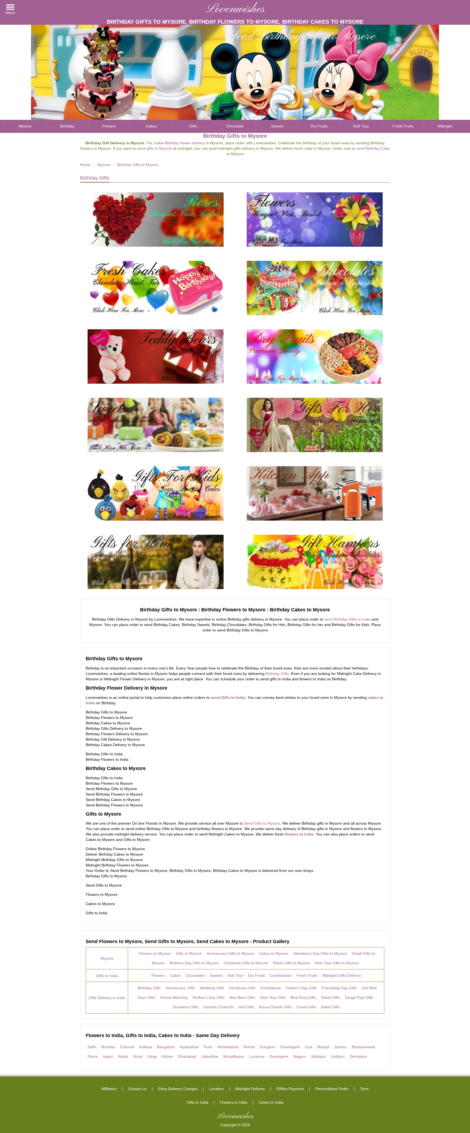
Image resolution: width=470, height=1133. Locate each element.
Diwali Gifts (330, 997)
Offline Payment (290, 1089)
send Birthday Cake (373, 148)
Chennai (127, 1047)
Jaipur (108, 1056)
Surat (137, 1056)
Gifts (193, 126)
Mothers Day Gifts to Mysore (194, 963)
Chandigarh (290, 1047)
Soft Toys (361, 126)
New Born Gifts (242, 997)
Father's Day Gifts (301, 988)
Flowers (109, 126)
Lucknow (256, 1056)
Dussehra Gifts (185, 1007)
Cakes (151, 126)
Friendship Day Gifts (339, 988)
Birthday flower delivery (185, 143)
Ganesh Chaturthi (218, 1007)
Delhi (92, 1047)
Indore (167, 1056)
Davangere (278, 1056)
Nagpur (299, 1056)
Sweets (277, 126)
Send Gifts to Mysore (262, 823)
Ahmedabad (227, 1047)
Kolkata (145, 1047)
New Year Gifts (273, 997)
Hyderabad (189, 1047)
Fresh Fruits (402, 126)
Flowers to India (233, 1102)
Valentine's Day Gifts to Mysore (320, 953)
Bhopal (323, 1047)
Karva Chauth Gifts (275, 1007)
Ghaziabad (187, 1056)
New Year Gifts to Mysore (337, 963)
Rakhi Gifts (330, 1007)
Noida (123, 1056)
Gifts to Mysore (189, 953)
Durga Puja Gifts (359, 997)
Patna (93, 1056)
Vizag (152, 1056)
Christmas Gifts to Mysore (246, 963)
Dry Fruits (319, 126)
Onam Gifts (306, 1007)
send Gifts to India (228, 697)
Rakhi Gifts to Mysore (291, 963)
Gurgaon (267, 1047)
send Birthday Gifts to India (347, 619)
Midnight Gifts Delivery (341, 975)
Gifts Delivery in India (107, 998)
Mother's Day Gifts (208, 997)
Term (364, 1089)
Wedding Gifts (212, 988)
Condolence (270, 988)
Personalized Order (332, 1089)
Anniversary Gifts (180, 988)
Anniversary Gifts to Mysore (230, 953)
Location (216, 1089)
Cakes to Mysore (273, 953)
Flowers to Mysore (155, 953)
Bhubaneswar (363, 1047)
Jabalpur (318, 1056)
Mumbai (108, 1047)
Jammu (340, 1047)
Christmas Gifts (242, 988)
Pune (207, 1047)
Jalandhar (209, 1056)
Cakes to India (271, 1102)
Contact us (137, 1089)
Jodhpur (338, 1056)
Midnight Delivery (250, 1089)
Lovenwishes (235, 9)
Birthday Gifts (94, 178)
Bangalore (166, 1047)
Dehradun (358, 1056)
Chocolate (235, 126)
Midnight (445, 126)
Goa (308, 1047)
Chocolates (195, 975)
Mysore (25, 126)
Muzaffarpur (233, 1056)
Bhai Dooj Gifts (303, 997)
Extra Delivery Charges (178, 1089)
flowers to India (299, 834)
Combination (281, 975)
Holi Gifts (246, 1007)
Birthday (67, 126)
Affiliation (109, 1089)
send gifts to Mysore (154, 148)
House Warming (174, 997)
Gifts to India (107, 976)
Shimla (249, 1047)
